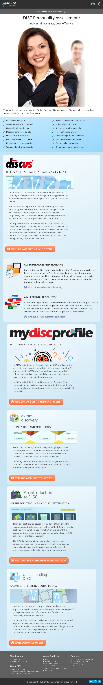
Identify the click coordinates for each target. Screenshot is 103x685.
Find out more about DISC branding (45, 287)
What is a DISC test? (19, 669)
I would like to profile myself (51, 11)
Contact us (16, 659)
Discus (47, 659)
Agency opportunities (20, 661)
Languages (49, 670)
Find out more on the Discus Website (29, 249)
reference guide (25, 672)
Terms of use (78, 666)
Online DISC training (52, 666)
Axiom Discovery (51, 664)
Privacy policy (78, 664)
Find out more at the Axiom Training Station (38, 560)
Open (27, 643)
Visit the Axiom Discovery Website (32, 478)
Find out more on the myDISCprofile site (35, 402)
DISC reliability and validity (21, 674)
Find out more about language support (46, 316)
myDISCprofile (50, 661)
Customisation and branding (55, 668)
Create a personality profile (83, 659)
